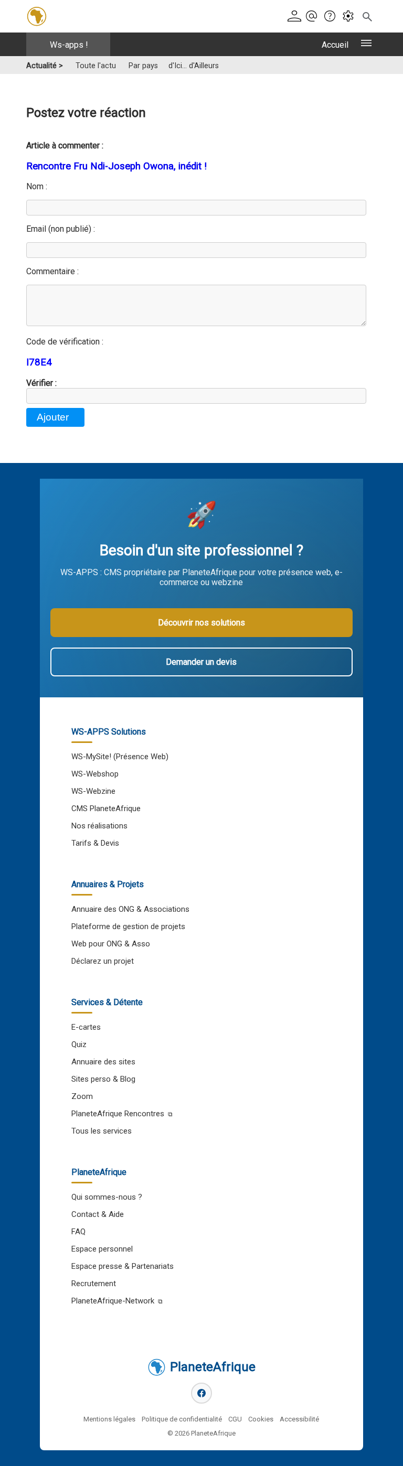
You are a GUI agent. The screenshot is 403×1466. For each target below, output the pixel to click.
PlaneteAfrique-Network (112, 1301)
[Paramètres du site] (350, 16)
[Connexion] (295, 16)
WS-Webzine (93, 791)
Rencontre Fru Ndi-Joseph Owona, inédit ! (116, 166)
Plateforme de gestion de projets (128, 926)
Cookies (260, 1419)
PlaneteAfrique (213, 1367)
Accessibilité (299, 1419)
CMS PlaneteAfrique (106, 808)
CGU (235, 1419)
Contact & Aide (97, 1214)
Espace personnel (102, 1249)
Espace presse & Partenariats (122, 1266)
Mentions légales (109, 1419)
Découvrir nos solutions (201, 623)
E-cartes (86, 1027)
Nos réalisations (99, 826)
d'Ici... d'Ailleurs (193, 65)
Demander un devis (201, 662)
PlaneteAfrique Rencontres (117, 1113)
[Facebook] (201, 1393)
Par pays (143, 65)
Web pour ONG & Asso (110, 943)
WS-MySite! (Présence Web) (119, 756)
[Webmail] (314, 16)
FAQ (78, 1231)
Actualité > (44, 65)
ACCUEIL (335, 45)
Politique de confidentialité (182, 1419)
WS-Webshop (95, 774)
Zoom (82, 1096)
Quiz (79, 1044)
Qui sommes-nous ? (106, 1197)
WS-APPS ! (69, 45)
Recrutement (93, 1283)
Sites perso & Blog (103, 1079)
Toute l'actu (96, 65)
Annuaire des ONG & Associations (130, 909)
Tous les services (101, 1131)
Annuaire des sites (103, 1061)
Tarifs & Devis (95, 843)
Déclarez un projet (102, 961)
